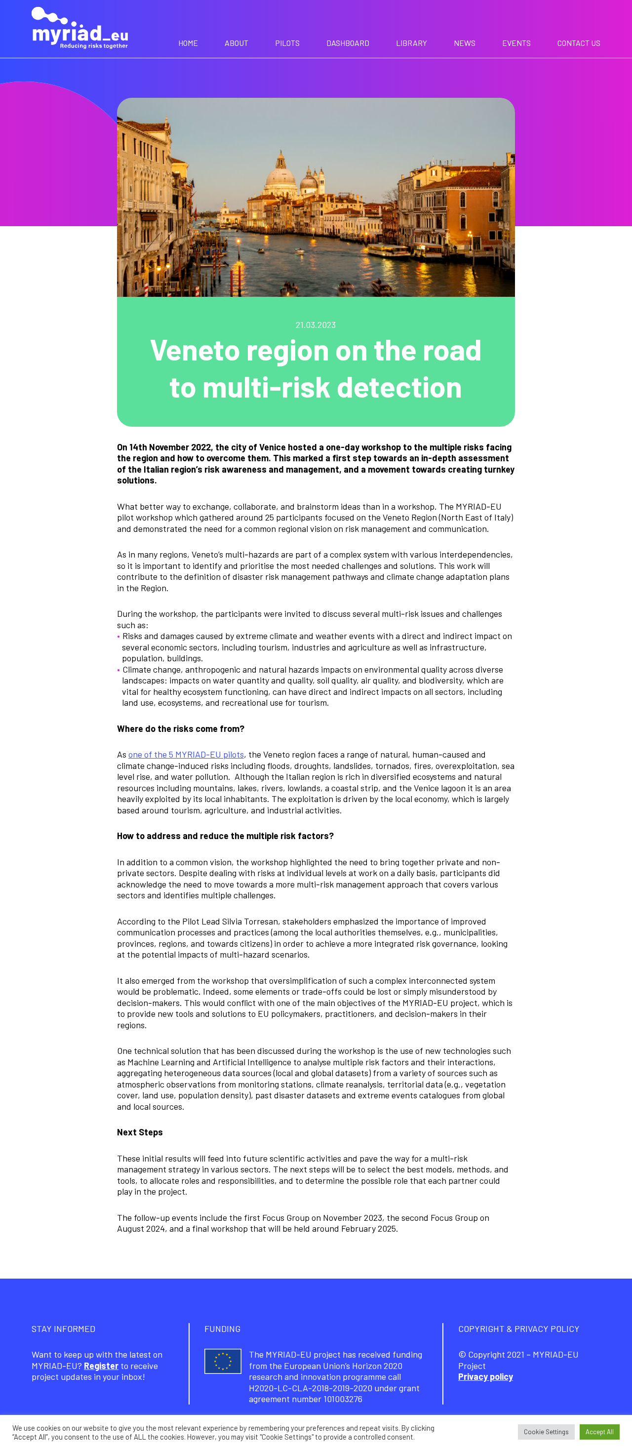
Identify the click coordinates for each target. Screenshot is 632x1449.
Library (411, 42)
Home (188, 42)
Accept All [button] (600, 1432)
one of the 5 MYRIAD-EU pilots (186, 754)
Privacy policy (485, 1376)
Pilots (287, 42)
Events (516, 42)
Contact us (578, 42)
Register (101, 1365)
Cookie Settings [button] (546, 1432)
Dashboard (347, 42)
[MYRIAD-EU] (80, 29)
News (464, 42)
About (236, 42)
